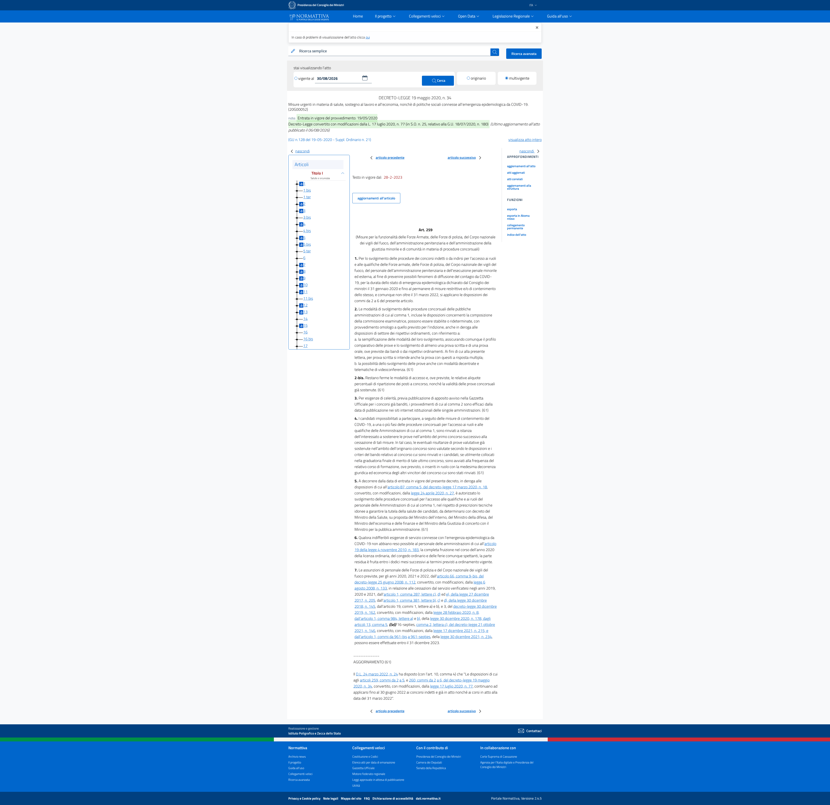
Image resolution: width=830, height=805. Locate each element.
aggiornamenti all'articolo (376, 198)
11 (305, 292)
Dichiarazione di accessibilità (393, 798)
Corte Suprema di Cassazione (498, 756)
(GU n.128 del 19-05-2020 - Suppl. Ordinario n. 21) (329, 140)
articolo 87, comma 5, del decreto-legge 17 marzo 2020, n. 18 (437, 487)
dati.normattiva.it (428, 798)
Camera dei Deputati (429, 762)
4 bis (307, 231)
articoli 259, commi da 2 (379, 680)
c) (438, 600)
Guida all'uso (296, 768)
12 (305, 305)
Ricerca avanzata (523, 53)
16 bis (308, 339)
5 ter (307, 251)
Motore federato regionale (368, 773)
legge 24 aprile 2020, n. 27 (432, 493)
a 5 (401, 680)
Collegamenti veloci (300, 773)
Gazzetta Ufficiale (363, 768)
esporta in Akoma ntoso (518, 217)
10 (305, 285)
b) (418, 618)
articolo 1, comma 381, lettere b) (409, 600)
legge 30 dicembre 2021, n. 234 (466, 637)
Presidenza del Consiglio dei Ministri (438, 756)
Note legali (331, 798)
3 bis (307, 217)
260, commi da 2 (422, 680)
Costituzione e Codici (365, 756)
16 (305, 332)
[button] (364, 78)
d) (439, 594)
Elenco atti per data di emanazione (373, 762)
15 (305, 325)
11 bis (308, 298)
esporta (512, 209)
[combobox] (393, 51)
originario (478, 78)
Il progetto (294, 762)
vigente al (306, 78)
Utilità (356, 785)
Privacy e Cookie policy (304, 798)
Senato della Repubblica (431, 768)
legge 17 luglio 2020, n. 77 (451, 686)
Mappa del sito (351, 798)
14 (305, 319)
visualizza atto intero (525, 140)
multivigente (519, 78)
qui (368, 37)
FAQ (367, 798)
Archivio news (297, 756)
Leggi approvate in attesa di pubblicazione (378, 779)
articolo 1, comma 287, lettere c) (410, 594)
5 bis (307, 244)
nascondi (302, 151)
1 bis (307, 190)
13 (305, 312)
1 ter (307, 197)
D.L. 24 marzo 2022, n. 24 (377, 674)
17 (305, 346)
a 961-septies (419, 637)
